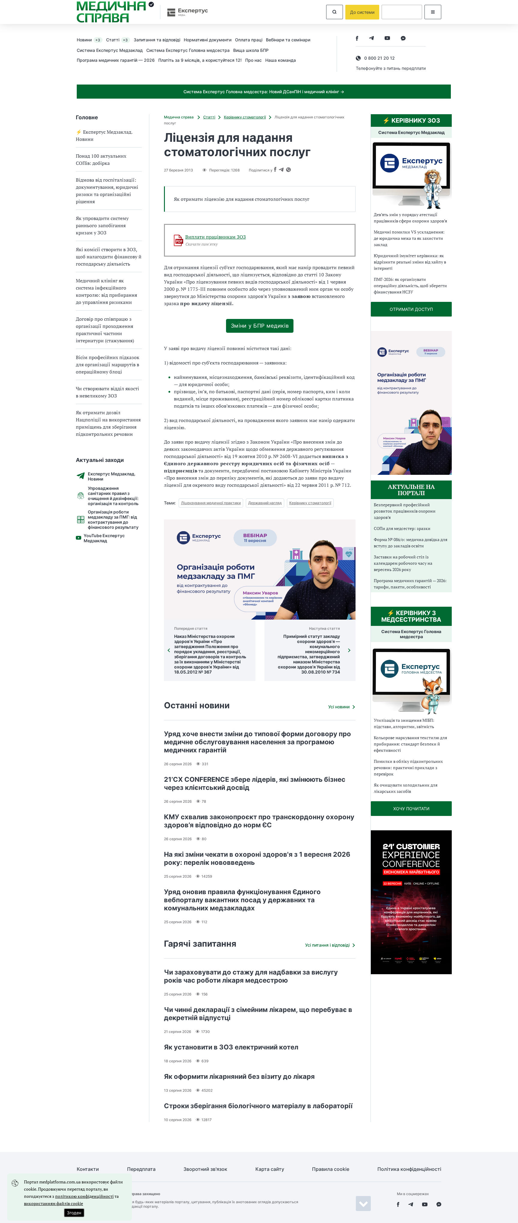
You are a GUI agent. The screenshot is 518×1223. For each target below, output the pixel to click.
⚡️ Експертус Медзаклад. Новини (104, 135)
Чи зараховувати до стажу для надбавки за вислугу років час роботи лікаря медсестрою (251, 976)
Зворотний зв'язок (205, 1169)
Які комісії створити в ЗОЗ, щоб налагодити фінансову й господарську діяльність (108, 256)
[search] (334, 12)
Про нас (253, 60)
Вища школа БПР (251, 50)
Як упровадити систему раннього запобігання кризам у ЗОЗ (102, 225)
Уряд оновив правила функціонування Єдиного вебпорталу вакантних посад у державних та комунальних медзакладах (242, 900)
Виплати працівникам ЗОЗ (215, 237)
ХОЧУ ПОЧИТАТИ (411, 808)
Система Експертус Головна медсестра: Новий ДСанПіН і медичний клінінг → (263, 91)
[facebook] (357, 39)
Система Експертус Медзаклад (110, 50)
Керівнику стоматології (245, 117)
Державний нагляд (265, 503)
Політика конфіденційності (409, 1169)
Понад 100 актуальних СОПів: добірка (101, 159)
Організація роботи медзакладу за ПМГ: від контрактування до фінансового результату (113, 519)
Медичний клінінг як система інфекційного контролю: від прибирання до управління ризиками (106, 291)
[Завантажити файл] (178, 240)
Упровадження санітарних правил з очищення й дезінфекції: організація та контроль (113, 496)
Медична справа (179, 117)
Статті (117, 39)
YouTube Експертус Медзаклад (104, 538)
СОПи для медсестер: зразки (402, 528)
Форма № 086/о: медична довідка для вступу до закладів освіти (410, 543)
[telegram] (371, 39)
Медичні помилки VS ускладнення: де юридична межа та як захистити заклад (409, 238)
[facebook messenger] (403, 39)
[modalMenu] (432, 12)
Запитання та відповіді (157, 39)
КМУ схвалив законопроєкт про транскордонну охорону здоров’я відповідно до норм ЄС (259, 821)
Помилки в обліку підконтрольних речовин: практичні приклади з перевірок (408, 767)
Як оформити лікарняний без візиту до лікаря (239, 1076)
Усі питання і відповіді (327, 945)
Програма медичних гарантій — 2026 (116, 60)
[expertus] (184, 12)
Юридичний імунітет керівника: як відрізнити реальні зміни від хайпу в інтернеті (410, 262)
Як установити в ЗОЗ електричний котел (231, 1047)
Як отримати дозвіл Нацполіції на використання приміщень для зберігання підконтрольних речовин (108, 423)
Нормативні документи (207, 39)
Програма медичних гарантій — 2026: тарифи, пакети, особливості (410, 584)
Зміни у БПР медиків (260, 326)
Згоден (74, 1212)
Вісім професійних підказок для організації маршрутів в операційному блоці (107, 364)
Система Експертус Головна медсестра (188, 50)
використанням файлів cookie (53, 1203)
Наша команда (280, 60)
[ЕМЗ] (411, 175)
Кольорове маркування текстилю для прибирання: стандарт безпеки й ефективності (410, 744)
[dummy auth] (402, 12)
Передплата (141, 1169)
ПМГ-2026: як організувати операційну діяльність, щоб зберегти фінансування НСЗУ (410, 285)
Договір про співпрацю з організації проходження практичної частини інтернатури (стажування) (105, 330)
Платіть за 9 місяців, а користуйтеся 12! (200, 60)
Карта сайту (269, 1169)
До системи (362, 12)
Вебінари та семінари (288, 39)
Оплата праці (248, 39)
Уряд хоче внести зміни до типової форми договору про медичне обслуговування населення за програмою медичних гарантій (257, 742)
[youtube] (387, 39)
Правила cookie (330, 1169)
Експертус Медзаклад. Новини (111, 476)
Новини (88, 39)
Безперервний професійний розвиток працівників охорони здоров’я (405, 511)
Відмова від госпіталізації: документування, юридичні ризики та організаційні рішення (107, 191)
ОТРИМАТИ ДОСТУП (411, 309)
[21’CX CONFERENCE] (411, 972)
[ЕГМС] (411, 681)
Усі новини (339, 706)
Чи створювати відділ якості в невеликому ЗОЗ (107, 392)
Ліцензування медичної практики (211, 503)
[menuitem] (91, 40)
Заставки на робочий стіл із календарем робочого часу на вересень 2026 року (403, 563)
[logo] (115, 11)
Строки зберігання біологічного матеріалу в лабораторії (258, 1106)
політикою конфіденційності (84, 1196)
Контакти (88, 1169)
